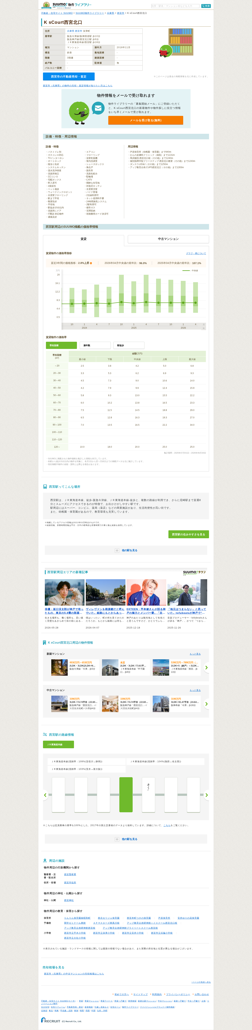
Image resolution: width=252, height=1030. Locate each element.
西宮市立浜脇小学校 (162, 933)
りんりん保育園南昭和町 (77, 918)
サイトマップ (140, 994)
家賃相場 (132, 1001)
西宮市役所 (70, 882)
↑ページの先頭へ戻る (201, 982)
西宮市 (120, 13)
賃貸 (81, 1001)
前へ (46, 795)
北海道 (44, 1011)
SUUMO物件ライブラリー (90, 13)
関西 (82, 1011)
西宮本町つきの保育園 (139, 918)
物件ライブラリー (130, 1007)
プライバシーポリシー (178, 994)
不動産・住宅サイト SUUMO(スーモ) (58, 1001)
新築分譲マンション (147, 1001)
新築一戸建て (180, 1001)
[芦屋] (171, 794)
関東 (57, 1011)
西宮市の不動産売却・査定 (69, 76)
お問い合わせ (202, 994)
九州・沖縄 (102, 1011)
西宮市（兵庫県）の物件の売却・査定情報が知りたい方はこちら (78, 85)
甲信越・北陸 (66, 1011)
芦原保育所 (164, 918)
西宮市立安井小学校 (133, 933)
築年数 (87, 345)
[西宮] (126, 794)
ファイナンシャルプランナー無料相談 (157, 1007)
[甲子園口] (103, 794)
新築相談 (89, 1007)
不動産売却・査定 (75, 1007)
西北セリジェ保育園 (109, 918)
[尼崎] (58, 794)
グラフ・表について (196, 253)
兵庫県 (110, 13)
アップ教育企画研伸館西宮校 (79, 928)
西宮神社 (69, 900)
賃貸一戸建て (120, 1001)
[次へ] (206, 667)
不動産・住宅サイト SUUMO (57, 13)
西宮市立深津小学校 (104, 933)
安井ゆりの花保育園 (188, 918)
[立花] (81, 794)
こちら (167, 825)
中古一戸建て (194, 1001)
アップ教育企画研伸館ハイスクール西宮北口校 (152, 923)
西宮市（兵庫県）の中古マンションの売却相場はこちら (74, 973)
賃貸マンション (92, 1001)
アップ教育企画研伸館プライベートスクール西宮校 (130, 928)
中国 (93, 1011)
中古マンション (165, 1001)
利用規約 (157, 994)
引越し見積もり (101, 1007)
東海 (76, 1011)
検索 (207, 6)
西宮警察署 (70, 874)
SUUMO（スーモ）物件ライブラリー (66, 5)
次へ (206, 795)
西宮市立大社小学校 (75, 938)
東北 (51, 1011)
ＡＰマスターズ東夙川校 (106, 923)
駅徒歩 (120, 345)
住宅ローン (115, 1007)
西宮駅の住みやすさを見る (188, 534)
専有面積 (54, 345)
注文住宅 (45, 1007)
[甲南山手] (193, 794)
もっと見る (195, 654)
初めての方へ (122, 994)
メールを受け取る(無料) (146, 120)
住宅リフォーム (58, 1007)
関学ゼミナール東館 (75, 923)
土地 (203, 1001)
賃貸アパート (107, 1001)
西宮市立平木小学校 (75, 933)
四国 (88, 1011)
